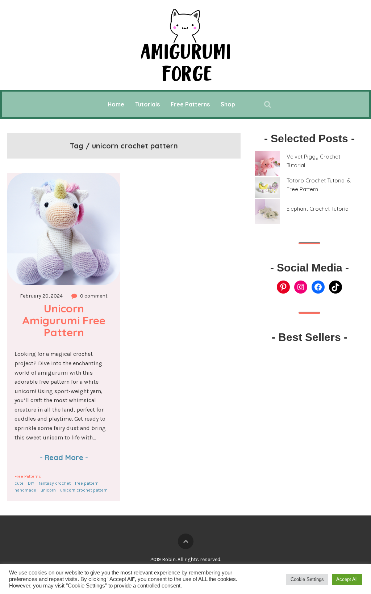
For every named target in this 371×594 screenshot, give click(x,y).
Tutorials (147, 104)
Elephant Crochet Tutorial (318, 208)
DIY (31, 483)
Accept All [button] (347, 579)
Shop (228, 104)
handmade (25, 490)
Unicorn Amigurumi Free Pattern (65, 320)
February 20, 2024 (41, 296)
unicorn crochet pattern (84, 490)
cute (19, 483)
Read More (64, 457)
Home (116, 104)
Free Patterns (190, 104)
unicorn (48, 490)
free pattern (87, 483)
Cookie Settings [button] (307, 579)
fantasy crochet (55, 483)
